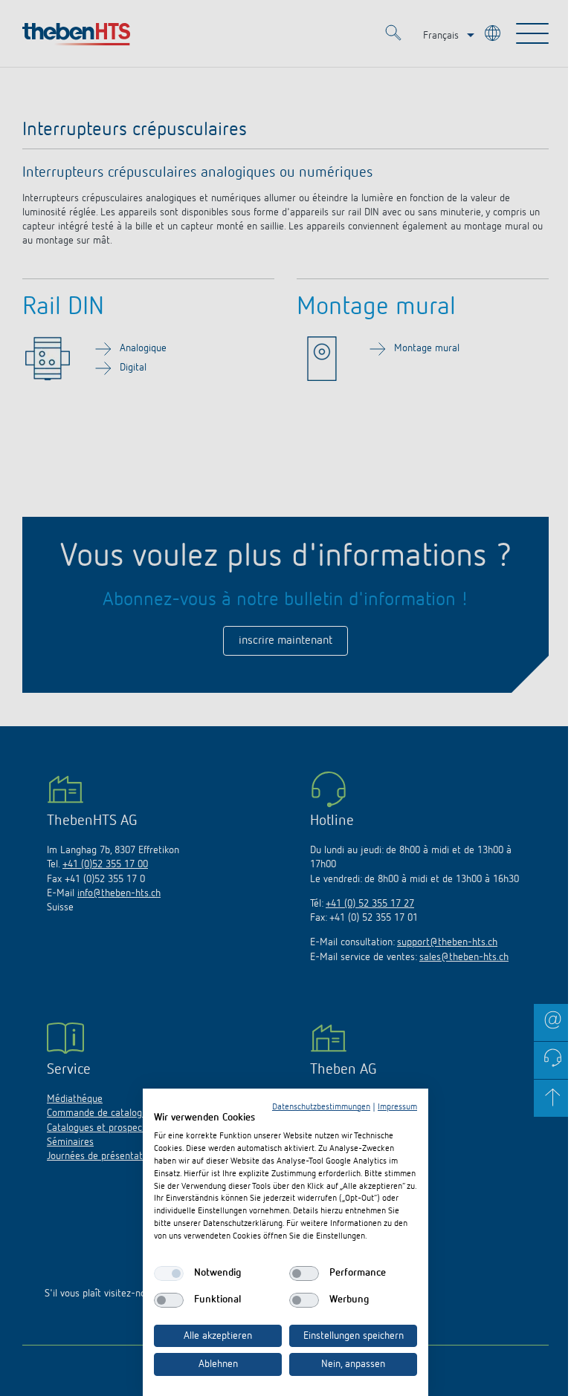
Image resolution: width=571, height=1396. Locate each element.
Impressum (397, 1107)
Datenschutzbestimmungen (321, 1107)
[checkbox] (169, 1273)
